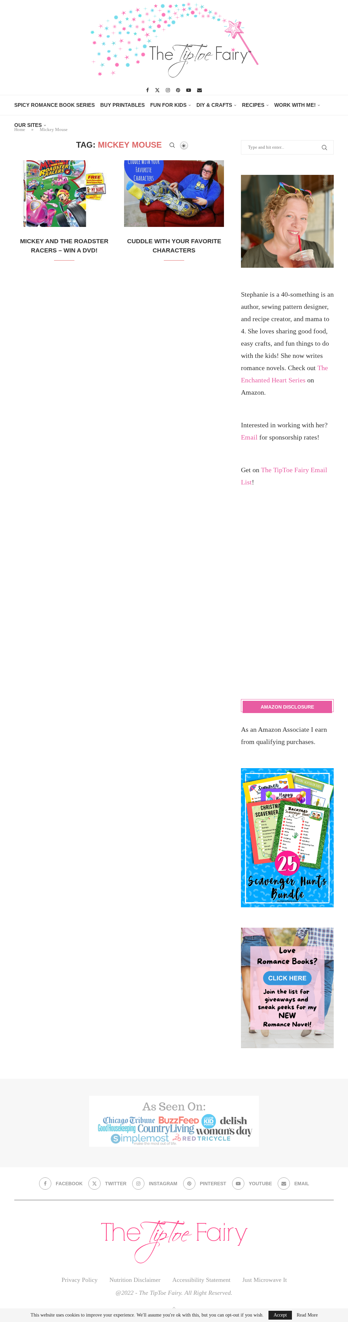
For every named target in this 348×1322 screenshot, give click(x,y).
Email (249, 437)
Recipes (253, 105)
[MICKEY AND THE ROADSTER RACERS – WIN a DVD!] (64, 193)
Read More (307, 1315)
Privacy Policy (80, 1279)
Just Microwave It (264, 1279)
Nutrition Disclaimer (134, 1279)
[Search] (172, 145)
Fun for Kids (168, 105)
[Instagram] (168, 90)
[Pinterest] (178, 90)
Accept (280, 1315)
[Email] (199, 90)
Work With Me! (295, 105)
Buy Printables (122, 105)
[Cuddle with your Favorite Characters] (174, 193)
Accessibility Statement (201, 1279)
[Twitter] (157, 90)
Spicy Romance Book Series (54, 105)
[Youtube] (188, 90)
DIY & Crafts (214, 105)
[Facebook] (147, 90)
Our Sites (28, 125)
